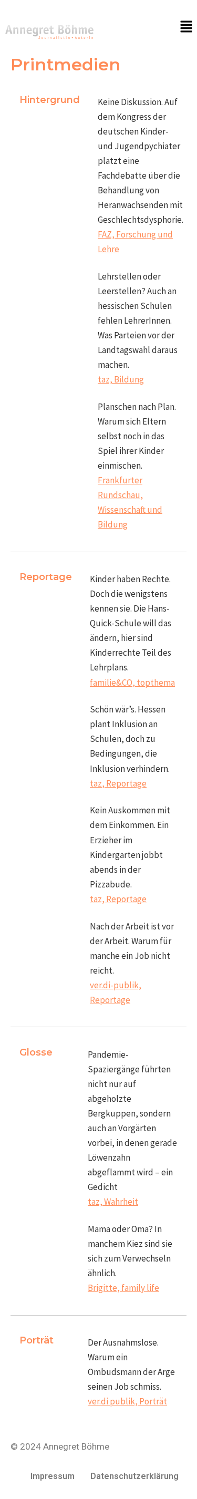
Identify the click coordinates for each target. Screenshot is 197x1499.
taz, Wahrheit (113, 1201)
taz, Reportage (118, 783)
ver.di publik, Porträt (127, 1401)
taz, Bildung (121, 379)
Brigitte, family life (123, 1288)
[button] (186, 27)
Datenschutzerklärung (134, 1476)
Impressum (52, 1476)
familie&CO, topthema (132, 682)
